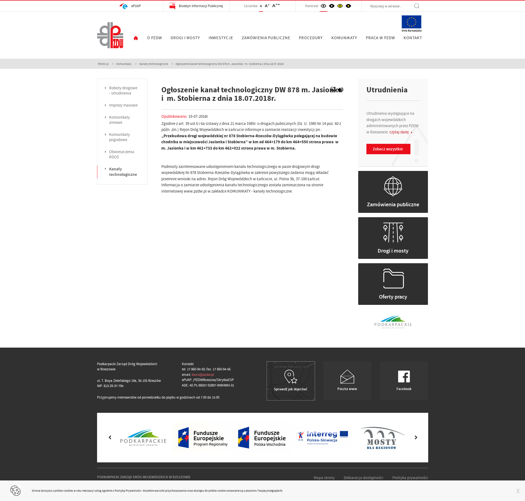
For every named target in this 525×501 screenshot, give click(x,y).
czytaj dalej (399, 132)
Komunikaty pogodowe (119, 137)
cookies (68, 491)
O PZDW (154, 38)
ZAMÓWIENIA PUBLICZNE (266, 38)
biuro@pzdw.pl (203, 374)
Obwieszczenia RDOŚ (121, 154)
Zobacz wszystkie (388, 149)
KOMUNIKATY (344, 38)
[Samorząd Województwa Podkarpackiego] (393, 321)
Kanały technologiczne (153, 64)
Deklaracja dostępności (363, 477)
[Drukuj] (333, 90)
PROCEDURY (311, 38)
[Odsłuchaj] (340, 90)
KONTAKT (413, 38)
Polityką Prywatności (128, 491)
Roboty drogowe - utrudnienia (123, 90)
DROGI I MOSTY (185, 38)
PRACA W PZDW (380, 38)
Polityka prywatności (410, 477)
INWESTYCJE (221, 38)
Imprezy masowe (123, 105)
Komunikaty (124, 64)
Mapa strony (324, 477)
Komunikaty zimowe (119, 120)
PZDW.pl (103, 64)
